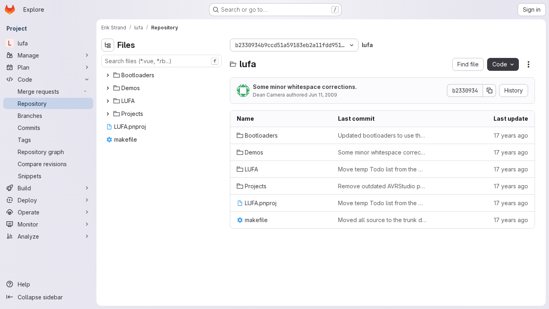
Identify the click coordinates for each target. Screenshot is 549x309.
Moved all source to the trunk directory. (382, 219)
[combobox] (161, 61)
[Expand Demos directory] (108, 88)
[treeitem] (162, 75)
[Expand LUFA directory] (108, 101)
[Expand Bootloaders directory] (108, 75)
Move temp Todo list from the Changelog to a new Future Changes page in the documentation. (382, 169)
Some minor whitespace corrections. (305, 86)
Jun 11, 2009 (323, 95)
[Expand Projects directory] (108, 114)
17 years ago (511, 135)
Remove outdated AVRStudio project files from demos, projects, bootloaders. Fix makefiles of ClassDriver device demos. (382, 186)
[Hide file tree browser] (107, 45)
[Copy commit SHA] (489, 90)
